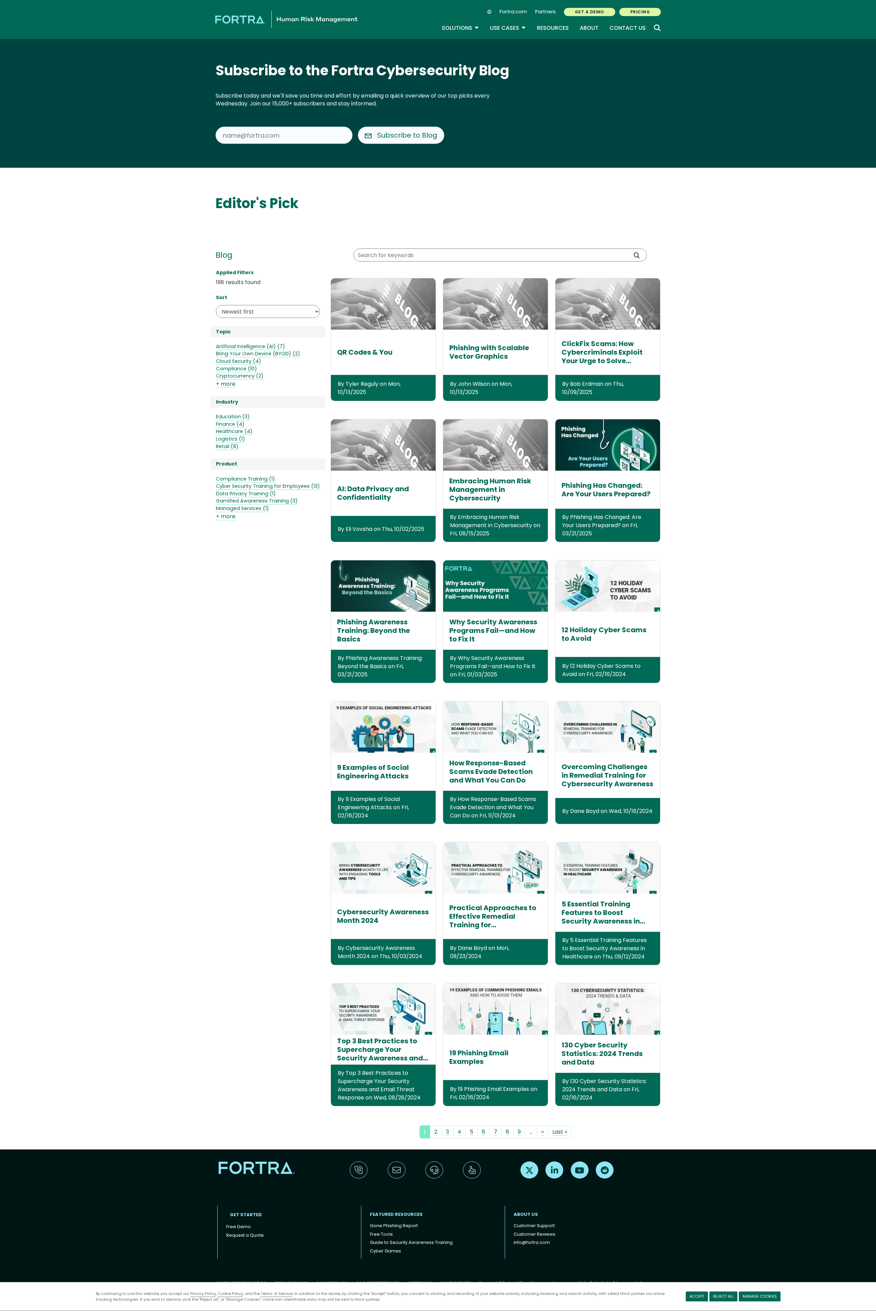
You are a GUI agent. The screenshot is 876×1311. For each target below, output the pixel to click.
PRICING (640, 12)
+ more (225, 384)
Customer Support (534, 1225)
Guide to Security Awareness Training (411, 1242)
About (589, 28)
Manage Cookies (760, 1296)
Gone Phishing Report (394, 1225)
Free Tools (381, 1234)
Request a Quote (245, 1235)
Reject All (723, 1296)
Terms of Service (277, 1293)
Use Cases (508, 28)
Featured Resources (396, 1214)
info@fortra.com (532, 1242)
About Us (526, 1214)
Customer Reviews (534, 1234)
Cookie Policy (230, 1293)
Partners (545, 11)
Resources (553, 28)
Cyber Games (385, 1251)
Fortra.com (513, 11)
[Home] (286, 19)
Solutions (460, 28)
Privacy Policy (203, 1293)
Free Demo (238, 1226)
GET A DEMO (589, 12)
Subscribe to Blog (407, 135)
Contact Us (627, 28)
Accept (697, 1296)
